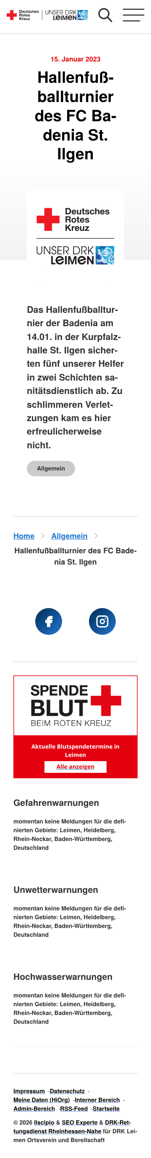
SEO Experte (79, 1122)
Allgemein (51, 468)
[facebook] (48, 621)
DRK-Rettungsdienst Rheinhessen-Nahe (72, 1126)
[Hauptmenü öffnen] (133, 15)
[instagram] (102, 621)
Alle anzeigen (75, 767)
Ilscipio (44, 1122)
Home (23, 535)
